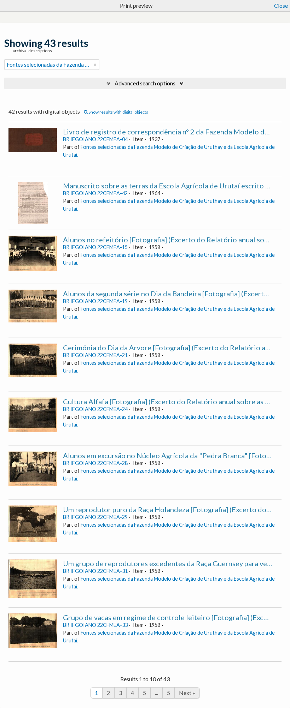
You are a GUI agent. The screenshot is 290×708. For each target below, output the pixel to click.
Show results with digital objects (118, 112)
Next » (187, 692)
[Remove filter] (95, 64)
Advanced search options (145, 83)
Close (281, 5)
